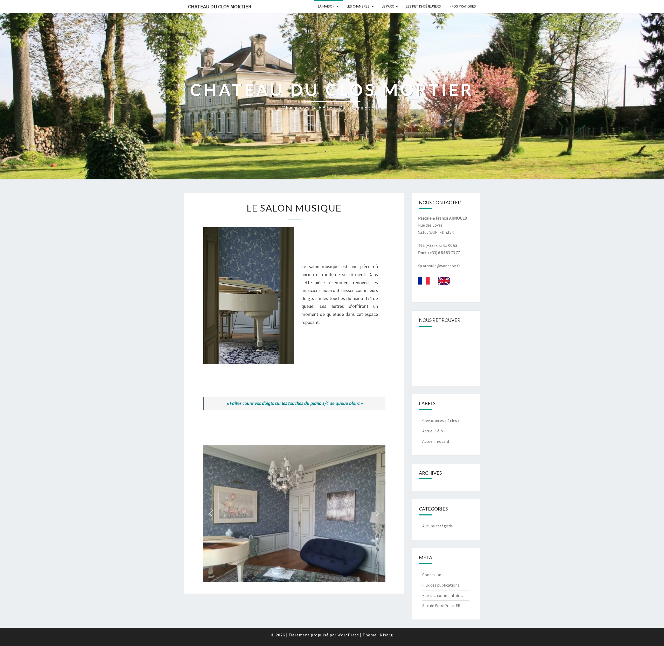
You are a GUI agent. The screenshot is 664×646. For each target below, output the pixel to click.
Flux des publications (440, 585)
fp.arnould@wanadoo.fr (439, 265)
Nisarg (386, 634)
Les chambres (358, 6)
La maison (326, 6)
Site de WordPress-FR (441, 605)
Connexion (431, 574)
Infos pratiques (462, 6)
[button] (211, 513)
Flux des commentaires (442, 595)
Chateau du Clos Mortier (219, 6)
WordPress (348, 634)
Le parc (388, 6)
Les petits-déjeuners (423, 6)
